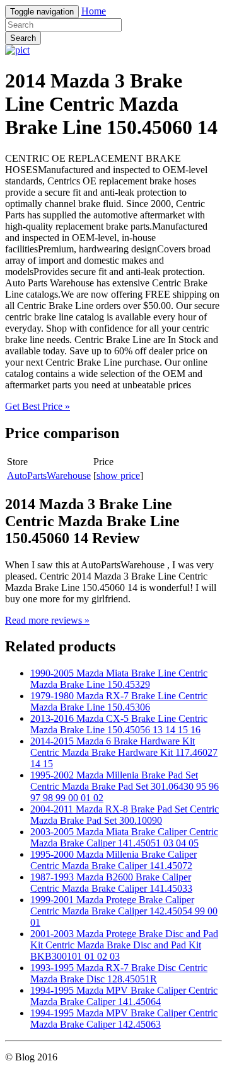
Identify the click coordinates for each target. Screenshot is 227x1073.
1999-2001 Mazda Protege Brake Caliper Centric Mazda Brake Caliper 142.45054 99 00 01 (124, 911)
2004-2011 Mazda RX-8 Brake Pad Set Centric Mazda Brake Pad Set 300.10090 (124, 815)
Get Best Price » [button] (37, 406)
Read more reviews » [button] (47, 620)
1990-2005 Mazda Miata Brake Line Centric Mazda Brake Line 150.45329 (118, 679)
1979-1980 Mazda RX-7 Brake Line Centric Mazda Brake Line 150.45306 (118, 701)
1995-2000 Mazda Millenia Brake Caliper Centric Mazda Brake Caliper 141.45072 (113, 860)
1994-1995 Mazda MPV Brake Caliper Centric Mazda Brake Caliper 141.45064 (124, 996)
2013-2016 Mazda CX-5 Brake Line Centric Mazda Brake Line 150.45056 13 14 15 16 (118, 724)
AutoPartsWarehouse (49, 475)
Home (93, 11)
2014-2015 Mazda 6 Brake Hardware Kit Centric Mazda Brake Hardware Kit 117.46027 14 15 (124, 752)
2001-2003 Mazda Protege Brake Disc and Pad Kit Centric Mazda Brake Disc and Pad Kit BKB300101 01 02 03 (124, 945)
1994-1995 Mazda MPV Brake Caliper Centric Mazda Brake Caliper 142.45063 (124, 1019)
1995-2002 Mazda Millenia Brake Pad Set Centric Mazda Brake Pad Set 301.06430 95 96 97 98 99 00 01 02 (124, 786)
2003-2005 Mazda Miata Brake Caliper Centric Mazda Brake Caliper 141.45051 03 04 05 (124, 837)
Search (23, 38)
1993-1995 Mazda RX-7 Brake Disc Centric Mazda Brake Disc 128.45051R (118, 973)
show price (118, 475)
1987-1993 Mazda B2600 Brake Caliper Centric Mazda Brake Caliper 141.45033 (111, 883)
